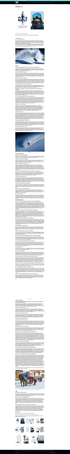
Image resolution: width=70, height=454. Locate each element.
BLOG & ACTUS (29, 2)
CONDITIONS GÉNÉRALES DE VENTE (30, 450)
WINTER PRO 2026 (51, 2)
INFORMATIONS (20, 450)
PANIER (52, 450)
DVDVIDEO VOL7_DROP (32, 46)
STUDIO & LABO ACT (45, 450)
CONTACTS (16, 450)
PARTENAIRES (24, 450)
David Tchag (17, 7)
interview (23, 7)
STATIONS (49, 450)
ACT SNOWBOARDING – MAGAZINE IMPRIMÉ (37, 2)
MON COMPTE (46, 2)
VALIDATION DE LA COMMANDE (38, 450)
